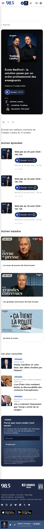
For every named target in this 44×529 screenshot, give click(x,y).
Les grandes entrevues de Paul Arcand (20, 302)
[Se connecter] (40, 3)
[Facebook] (3, 122)
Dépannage (28, 495)
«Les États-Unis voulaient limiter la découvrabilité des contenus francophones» (28, 387)
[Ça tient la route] (22, 321)
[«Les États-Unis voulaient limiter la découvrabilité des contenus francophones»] (6, 381)
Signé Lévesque (24, 523)
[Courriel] (13, 122)
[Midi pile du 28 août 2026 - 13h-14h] (6, 180)
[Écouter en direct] (22, 3)
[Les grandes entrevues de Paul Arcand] (22, 285)
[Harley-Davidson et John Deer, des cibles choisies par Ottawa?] (6, 363)
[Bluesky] (15, 505)
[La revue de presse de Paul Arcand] (22, 248)
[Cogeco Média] (28, 487)
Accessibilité (19, 497)
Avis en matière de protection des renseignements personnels (23, 455)
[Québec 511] (40, 489)
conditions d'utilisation (10, 463)
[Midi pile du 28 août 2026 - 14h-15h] (6, 153)
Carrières (23, 499)
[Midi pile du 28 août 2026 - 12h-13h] (6, 208)
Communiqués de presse (9, 499)
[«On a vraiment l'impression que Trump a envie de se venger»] (6, 400)
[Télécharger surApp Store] (8, 512)
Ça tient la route (10, 338)
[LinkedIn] (20, 505)
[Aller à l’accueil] (10, 4)
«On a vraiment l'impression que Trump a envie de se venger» (28, 407)
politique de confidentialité (20, 461)
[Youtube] (29, 505)
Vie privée (19, 495)
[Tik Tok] (11, 505)
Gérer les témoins (7, 497)
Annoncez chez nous (34, 499)
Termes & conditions (8, 495)
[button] (10, 525)
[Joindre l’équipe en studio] (30, 3)
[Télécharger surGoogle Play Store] (24, 512)
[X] (24, 505)
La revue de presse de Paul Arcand (19, 265)
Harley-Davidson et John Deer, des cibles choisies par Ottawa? (28, 367)
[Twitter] (8, 122)
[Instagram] (6, 505)
